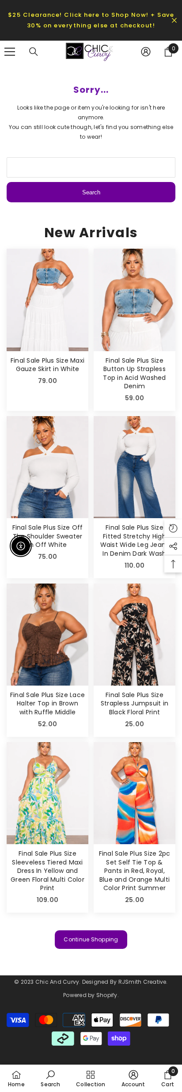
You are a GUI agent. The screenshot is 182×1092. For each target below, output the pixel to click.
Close (174, 20)
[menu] (9, 51)
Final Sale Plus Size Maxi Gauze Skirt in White (47, 365)
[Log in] (146, 51)
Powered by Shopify (90, 995)
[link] (50, 1078)
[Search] (33, 51)
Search (91, 192)
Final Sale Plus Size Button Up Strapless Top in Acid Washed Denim (134, 373)
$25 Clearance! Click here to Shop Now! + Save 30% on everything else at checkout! (91, 20)
